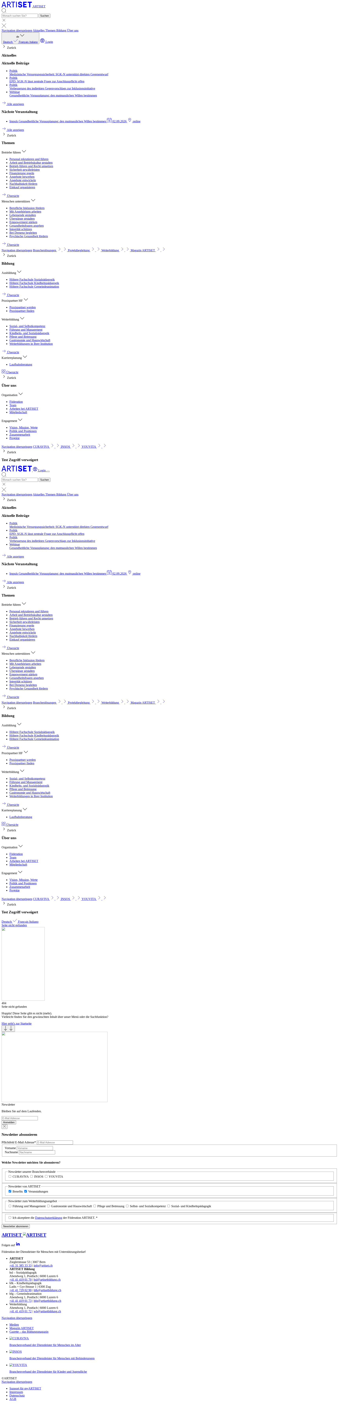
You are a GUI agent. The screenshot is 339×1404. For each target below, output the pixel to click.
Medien (14, 1324)
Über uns (72, 30)
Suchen (44, 15)
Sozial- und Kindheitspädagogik (191, 1206)
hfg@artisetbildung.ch (47, 1300)
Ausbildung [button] (9, 272)
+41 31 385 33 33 (20, 1265)
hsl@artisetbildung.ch (47, 1279)
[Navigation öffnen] (48, 471)
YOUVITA (56, 1176)
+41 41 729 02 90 (20, 1290)
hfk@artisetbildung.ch (47, 1290)
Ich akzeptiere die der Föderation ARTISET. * (55, 1217)
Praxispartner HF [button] (13, 300)
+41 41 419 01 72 (20, 1311)
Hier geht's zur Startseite (17, 1023)
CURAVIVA (21, 1176)
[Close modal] (4, 1126)
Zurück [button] (11, 47)
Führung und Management (29, 1206)
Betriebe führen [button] (12, 152)
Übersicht (11, 372)
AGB (12, 1399)
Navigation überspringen (17, 30)
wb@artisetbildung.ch (47, 1311)
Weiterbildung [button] (11, 319)
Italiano (33, 42)
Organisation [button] (10, 395)
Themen (50, 30)
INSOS (38, 1176)
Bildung (61, 30)
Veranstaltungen (38, 1191)
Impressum (16, 1392)
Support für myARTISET (25, 1388)
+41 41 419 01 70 (20, 1279)
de (20, 39)
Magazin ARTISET (21, 1328)
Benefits (18, 1191)
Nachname (12, 1152)
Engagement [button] (10, 421)
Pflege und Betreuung (110, 1206)
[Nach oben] (8, 1028)
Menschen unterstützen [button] (16, 201)
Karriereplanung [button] (12, 357)
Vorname (11, 1148)
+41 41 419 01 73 (20, 1300)
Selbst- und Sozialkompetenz (148, 1206)
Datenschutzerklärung (48, 1217)
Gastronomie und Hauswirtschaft (71, 1206)
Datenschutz (17, 1395)
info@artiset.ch (43, 1265)
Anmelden (9, 1122)
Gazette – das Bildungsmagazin (28, 1331)
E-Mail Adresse (19, 1142)
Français (24, 42)
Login (49, 41)
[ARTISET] (17, 470)
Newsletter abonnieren (15, 1226)
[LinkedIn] (18, 1245)
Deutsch (8, 42)
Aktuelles (39, 30)
